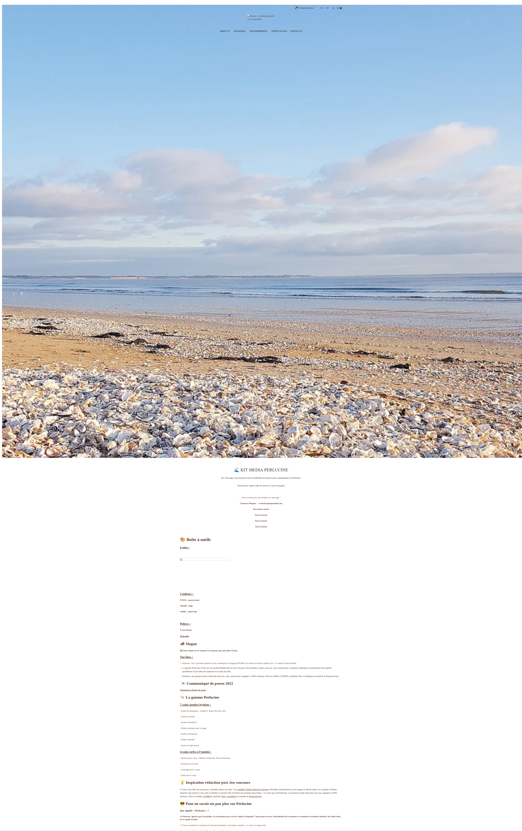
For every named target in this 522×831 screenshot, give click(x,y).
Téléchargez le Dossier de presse (193, 690)
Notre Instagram (261, 515)
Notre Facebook (261, 521)
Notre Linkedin (261, 526)
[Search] (316, 8)
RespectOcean (255, 796)
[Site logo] (261, 20)
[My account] (333, 8)
